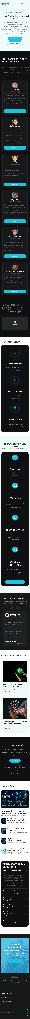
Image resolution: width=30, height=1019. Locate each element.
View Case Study (9, 691)
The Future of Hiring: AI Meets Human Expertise (17, 829)
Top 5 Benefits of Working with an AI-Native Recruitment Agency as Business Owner (17, 819)
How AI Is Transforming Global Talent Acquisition (17, 849)
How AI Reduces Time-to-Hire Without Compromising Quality (14, 812)
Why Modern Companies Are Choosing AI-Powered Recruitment (16, 839)
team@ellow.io (15, 982)
